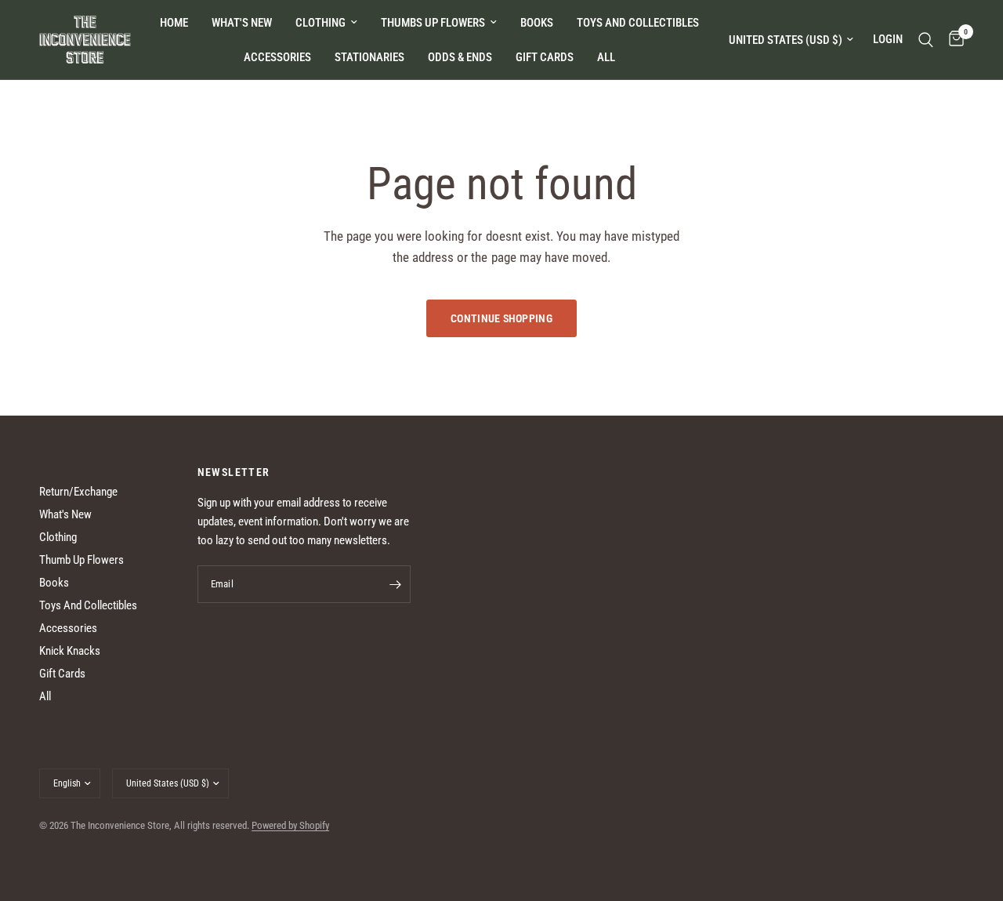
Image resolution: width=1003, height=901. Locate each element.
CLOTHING (320, 23)
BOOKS (536, 23)
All (45, 696)
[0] (952, 39)
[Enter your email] (395, 584)
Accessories (68, 628)
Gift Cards (62, 674)
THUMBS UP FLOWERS (433, 23)
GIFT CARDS (545, 57)
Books (54, 583)
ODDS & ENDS (460, 57)
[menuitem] (174, 22)
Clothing (58, 537)
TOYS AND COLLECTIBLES (638, 23)
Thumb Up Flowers (81, 560)
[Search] (926, 39)
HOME (174, 23)
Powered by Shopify (290, 825)
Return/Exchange (78, 492)
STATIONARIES (369, 57)
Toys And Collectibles (88, 605)
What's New (242, 23)
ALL (606, 57)
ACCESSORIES (277, 57)
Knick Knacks (69, 651)
